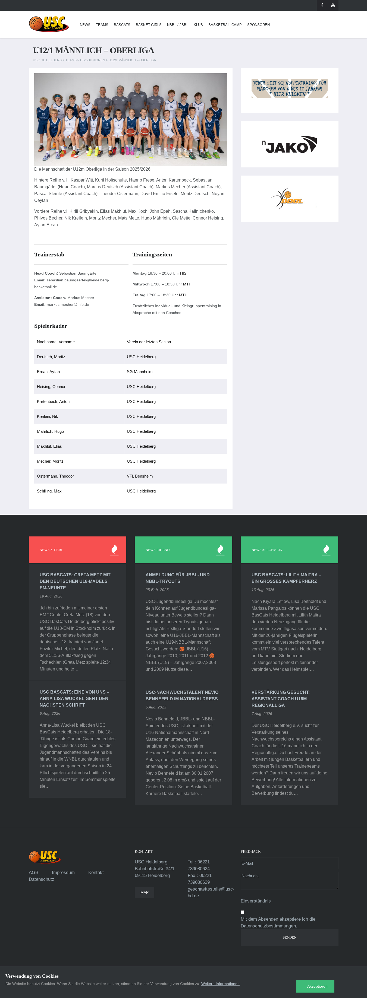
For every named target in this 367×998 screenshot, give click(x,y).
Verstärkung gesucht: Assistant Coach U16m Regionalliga (281, 699)
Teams (102, 25)
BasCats (122, 25)
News (85, 25)
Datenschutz (41, 879)
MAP (144, 892)
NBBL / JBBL (177, 25)
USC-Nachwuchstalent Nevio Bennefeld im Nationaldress (182, 695)
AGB (33, 872)
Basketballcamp (225, 25)
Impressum (63, 872)
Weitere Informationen (220, 983)
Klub (198, 25)
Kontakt (96, 872)
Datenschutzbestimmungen (268, 926)
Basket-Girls (149, 25)
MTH (187, 284)
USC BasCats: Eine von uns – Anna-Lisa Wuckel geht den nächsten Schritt (74, 698)
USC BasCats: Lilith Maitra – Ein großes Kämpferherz (286, 578)
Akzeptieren (317, 986)
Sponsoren (258, 25)
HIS (183, 273)
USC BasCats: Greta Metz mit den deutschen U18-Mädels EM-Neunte (75, 581)
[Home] (49, 24)
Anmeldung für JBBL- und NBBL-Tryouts (178, 578)
